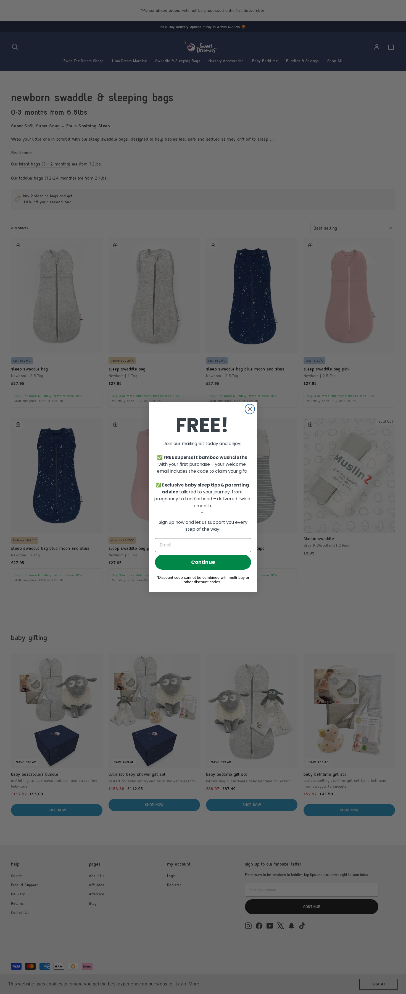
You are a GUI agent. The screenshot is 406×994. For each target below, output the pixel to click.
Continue (203, 562)
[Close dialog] (250, 409)
